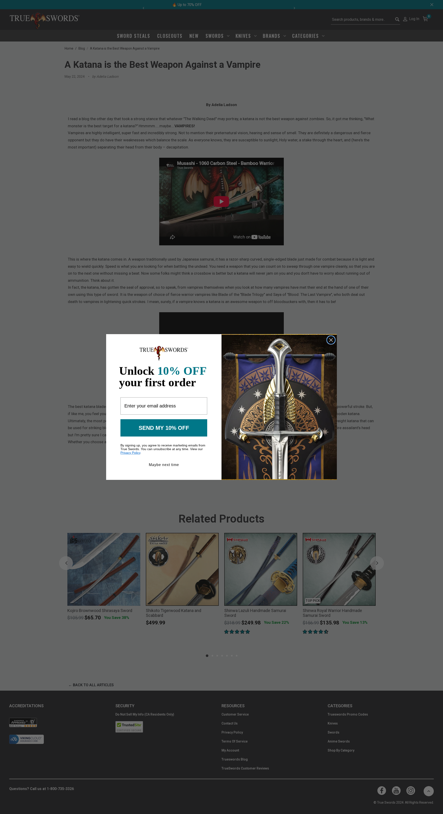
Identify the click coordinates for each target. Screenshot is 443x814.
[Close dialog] (331, 340)
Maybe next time (164, 465)
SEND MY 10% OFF (164, 428)
